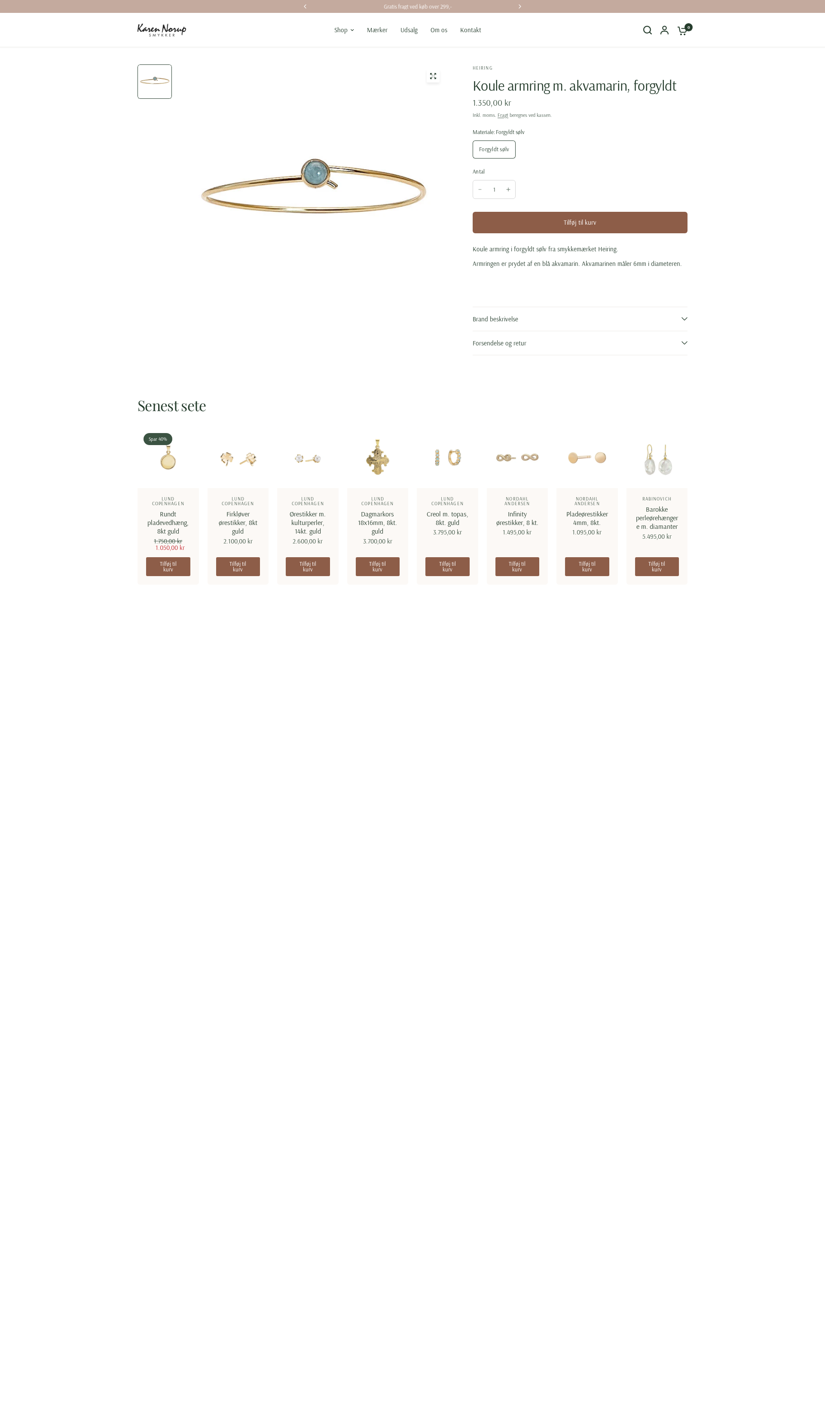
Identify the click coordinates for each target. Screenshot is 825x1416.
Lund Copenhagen (168, 501)
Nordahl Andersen (517, 501)
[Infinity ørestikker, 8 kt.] (517, 457)
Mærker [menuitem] (377, 30)
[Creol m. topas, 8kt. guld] (447, 457)
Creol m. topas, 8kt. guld (447, 518)
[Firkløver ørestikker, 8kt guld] (238, 457)
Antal (479, 171)
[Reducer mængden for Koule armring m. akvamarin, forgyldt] (480, 189)
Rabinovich (657, 499)
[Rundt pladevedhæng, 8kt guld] (168, 457)
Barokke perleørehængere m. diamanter (657, 518)
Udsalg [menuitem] (409, 30)
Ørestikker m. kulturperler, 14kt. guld (308, 522)
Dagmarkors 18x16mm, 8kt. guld (377, 522)
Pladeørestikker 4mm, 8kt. (587, 518)
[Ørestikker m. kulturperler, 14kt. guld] (308, 457)
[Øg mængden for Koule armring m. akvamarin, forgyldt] (508, 189)
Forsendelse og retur (499, 343)
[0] (680, 30)
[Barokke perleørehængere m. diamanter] (657, 457)
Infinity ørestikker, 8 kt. (517, 518)
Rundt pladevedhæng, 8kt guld (168, 522)
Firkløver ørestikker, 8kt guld (238, 522)
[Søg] (647, 30)
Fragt (503, 115)
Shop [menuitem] (341, 30)
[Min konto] (664, 30)
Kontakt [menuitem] (470, 30)
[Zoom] (433, 76)
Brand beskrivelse (495, 319)
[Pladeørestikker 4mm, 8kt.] (587, 457)
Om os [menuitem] (439, 30)
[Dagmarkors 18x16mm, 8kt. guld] (378, 457)
